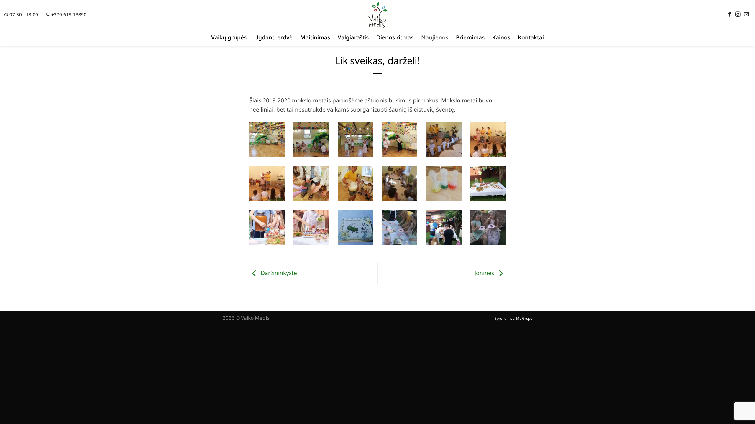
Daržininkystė (278, 273)
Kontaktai (531, 37)
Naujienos (434, 37)
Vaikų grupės (229, 37)
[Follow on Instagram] (738, 15)
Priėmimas (470, 37)
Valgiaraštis (353, 37)
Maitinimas (315, 37)
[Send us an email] (746, 15)
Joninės (485, 273)
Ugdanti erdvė (273, 37)
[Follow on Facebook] (729, 15)
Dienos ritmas (394, 37)
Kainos (501, 37)
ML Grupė (524, 318)
